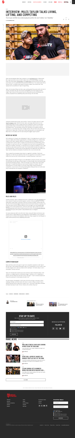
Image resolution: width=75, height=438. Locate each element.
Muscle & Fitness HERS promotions (17, 330)
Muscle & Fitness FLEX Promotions (17, 331)
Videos (24, 401)
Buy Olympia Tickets (42, 399)
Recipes (8, 406)
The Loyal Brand (39, 199)
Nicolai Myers (20, 81)
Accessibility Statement (65, 425)
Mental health (21, 293)
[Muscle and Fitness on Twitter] (57, 328)
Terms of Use (47, 425)
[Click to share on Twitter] (66, 19)
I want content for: (13, 327)
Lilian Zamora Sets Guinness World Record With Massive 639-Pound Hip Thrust (33, 370)
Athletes (11, 293)
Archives (40, 401)
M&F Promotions (57, 412)
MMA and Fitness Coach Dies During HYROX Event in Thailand (34, 345)
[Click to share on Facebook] (63, 19)
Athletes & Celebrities (37, 2)
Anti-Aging (50, 2)
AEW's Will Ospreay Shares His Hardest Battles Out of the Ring (33, 357)
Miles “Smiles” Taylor (20, 257)
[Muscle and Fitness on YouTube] (60, 328)
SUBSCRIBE (14, 334)
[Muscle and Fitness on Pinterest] (63, 328)
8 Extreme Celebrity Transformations (40, 305)
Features (45, 2)
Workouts (24, 2)
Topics (24, 399)
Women (25, 327)
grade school (28, 81)
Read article (25, 351)
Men (22, 327)
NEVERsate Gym (33, 78)
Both (19, 327)
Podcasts (24, 404)
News (7, 9)
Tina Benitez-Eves (10, 20)
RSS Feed (24, 406)
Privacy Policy (52, 425)
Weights (27, 293)
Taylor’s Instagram (10, 123)
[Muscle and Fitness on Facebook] (53, 328)
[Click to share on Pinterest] (68, 19)
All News (26, 379)
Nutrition (29, 2)
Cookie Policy (58, 425)
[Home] (3, 3)
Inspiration (16, 293)
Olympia (66, 2)
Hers (60, 2)
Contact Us (41, 425)
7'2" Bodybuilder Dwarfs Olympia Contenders (63, 305)
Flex (55, 2)
